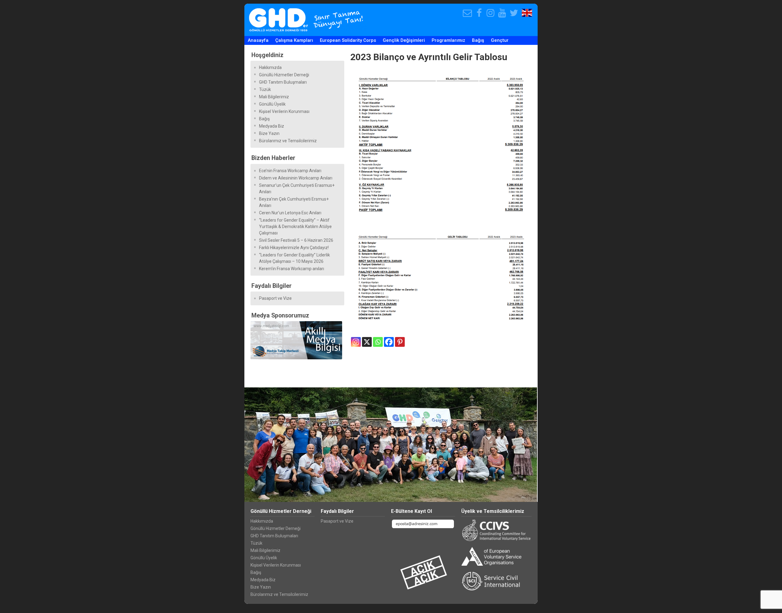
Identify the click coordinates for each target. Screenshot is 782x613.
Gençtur (500, 40)
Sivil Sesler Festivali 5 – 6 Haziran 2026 (296, 240)
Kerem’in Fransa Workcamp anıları (291, 268)
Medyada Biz (271, 126)
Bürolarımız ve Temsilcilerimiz (288, 140)
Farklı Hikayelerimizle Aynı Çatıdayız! (294, 247)
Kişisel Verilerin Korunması (284, 111)
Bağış (478, 40)
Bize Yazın (269, 133)
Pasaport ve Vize (275, 298)
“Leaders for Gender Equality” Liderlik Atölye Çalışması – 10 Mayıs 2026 (294, 258)
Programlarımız (448, 40)
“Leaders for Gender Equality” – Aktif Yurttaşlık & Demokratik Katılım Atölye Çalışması (295, 226)
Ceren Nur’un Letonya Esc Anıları (290, 212)
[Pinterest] (400, 342)
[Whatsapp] (378, 342)
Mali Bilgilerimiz (274, 96)
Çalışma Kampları (294, 40)
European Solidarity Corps (348, 40)
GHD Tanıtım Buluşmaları (283, 82)
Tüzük (265, 89)
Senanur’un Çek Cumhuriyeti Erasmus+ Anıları (296, 188)
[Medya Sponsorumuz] (297, 340)
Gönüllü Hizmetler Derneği (284, 74)
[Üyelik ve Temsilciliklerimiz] (496, 529)
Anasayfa (258, 40)
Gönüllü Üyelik (272, 104)
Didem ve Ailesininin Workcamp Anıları (295, 178)
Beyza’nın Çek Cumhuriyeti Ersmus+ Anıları (294, 202)
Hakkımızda (270, 67)
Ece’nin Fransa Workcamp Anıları (290, 170)
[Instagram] (356, 342)
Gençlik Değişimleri (404, 40)
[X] (367, 342)
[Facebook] (389, 342)
